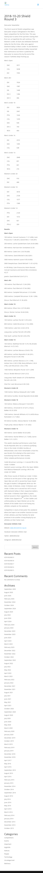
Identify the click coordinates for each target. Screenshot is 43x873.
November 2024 (9, 602)
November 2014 (9, 786)
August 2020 (8, 715)
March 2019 (8, 744)
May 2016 (7, 764)
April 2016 (7, 767)
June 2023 (7, 638)
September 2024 (10, 609)
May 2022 (7, 670)
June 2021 (7, 699)
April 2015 (7, 777)
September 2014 (10, 793)
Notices (6, 851)
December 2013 (9, 822)
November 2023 (9, 634)
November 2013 (9, 825)
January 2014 (8, 819)
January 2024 (8, 628)
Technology (8, 857)
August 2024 (8, 612)
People (6, 854)
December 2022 (9, 650)
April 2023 (7, 641)
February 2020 (9, 731)
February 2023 (9, 647)
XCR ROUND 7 (9, 564)
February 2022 (9, 680)
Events (6, 841)
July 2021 (7, 696)
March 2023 (8, 644)
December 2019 (9, 738)
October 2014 (9, 789)
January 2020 (8, 735)
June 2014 (7, 802)
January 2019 (8, 751)
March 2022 (8, 676)
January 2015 (8, 783)
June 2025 (7, 596)
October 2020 (9, 709)
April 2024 (7, 621)
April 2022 (7, 673)
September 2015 (10, 770)
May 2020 (7, 725)
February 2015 (9, 780)
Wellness (7, 864)
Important (7, 844)
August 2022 (8, 663)
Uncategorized (9, 860)
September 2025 (10, 589)
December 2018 (9, 754)
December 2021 (9, 686)
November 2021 (9, 689)
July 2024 (7, 615)
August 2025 (8, 592)
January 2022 (8, 683)
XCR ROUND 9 (9, 557)
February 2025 (9, 599)
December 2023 (9, 631)
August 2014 (8, 796)
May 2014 (7, 806)
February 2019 (9, 747)
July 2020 (7, 718)
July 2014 (7, 799)
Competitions (9, 838)
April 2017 (7, 760)
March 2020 (8, 728)
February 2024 (9, 625)
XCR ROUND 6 (9, 567)
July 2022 (7, 667)
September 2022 (10, 660)
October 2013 (9, 828)
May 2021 (7, 702)
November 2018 (9, 757)
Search (35, 547)
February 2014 (9, 815)
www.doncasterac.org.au (18, 528)
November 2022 (9, 654)
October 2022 (9, 657)
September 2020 (10, 712)
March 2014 (8, 812)
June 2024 (7, 618)
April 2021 (7, 705)
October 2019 (9, 741)
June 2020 (7, 722)
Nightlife (7, 847)
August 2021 (8, 692)
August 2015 (8, 773)
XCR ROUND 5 (9, 570)
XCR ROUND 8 (9, 561)
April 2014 (7, 809)
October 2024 (9, 605)
